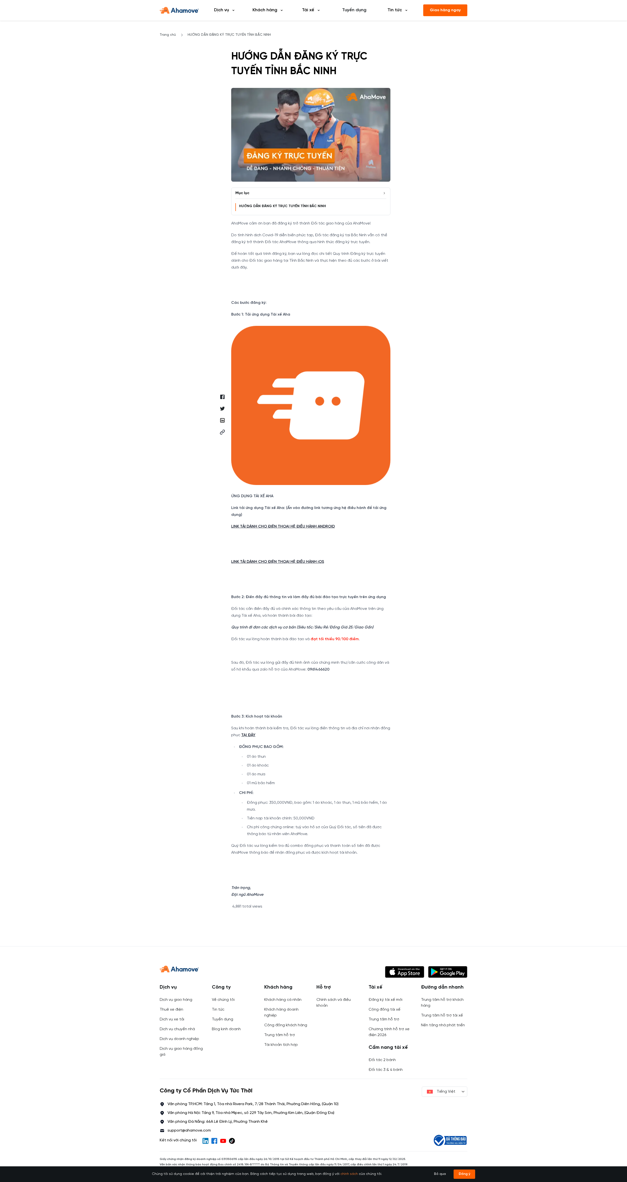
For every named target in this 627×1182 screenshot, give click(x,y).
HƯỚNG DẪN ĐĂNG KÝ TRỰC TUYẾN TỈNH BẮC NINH (282, 206)
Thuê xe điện (171, 1009)
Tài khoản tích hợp (281, 1045)
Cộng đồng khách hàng (285, 1025)
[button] (222, 432)
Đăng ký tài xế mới (385, 1000)
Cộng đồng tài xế (384, 1009)
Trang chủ (168, 35)
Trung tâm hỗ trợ (279, 1035)
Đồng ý (464, 1174)
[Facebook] (214, 1141)
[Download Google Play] (447, 972)
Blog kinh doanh (226, 1029)
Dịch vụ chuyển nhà (177, 1029)
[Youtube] (223, 1141)
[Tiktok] (232, 1141)
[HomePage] (179, 10)
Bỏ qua (440, 1174)
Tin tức (218, 1009)
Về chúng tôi (223, 1000)
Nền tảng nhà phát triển (443, 1025)
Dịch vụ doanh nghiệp (179, 1039)
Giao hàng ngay (445, 10)
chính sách (349, 1174)
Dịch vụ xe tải (172, 1019)
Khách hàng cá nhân (282, 1000)
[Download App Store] (404, 972)
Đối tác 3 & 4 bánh (386, 1070)
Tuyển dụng (354, 10)
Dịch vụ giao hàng (176, 1000)
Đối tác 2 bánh (382, 1060)
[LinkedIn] (205, 1141)
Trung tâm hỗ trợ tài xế (442, 1015)
